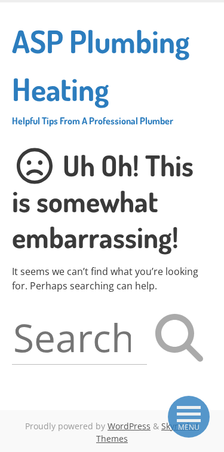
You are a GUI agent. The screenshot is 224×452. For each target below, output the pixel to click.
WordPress (129, 426)
